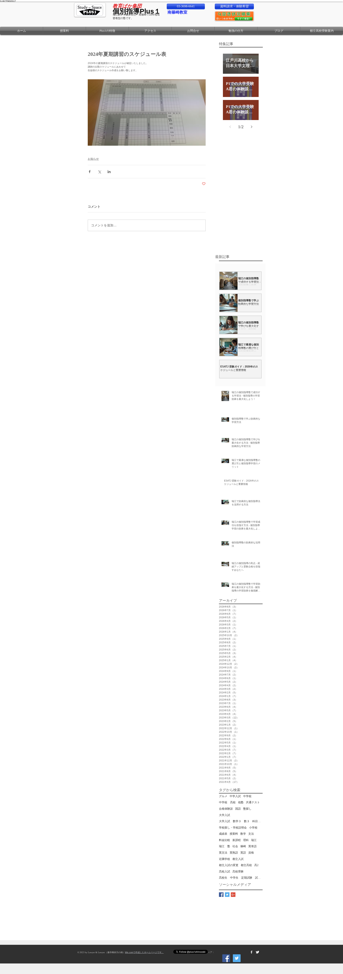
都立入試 (238, 859)
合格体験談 (226, 808)
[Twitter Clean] (257, 952)
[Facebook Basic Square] (221, 894)
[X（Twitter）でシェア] (99, 171)
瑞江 (254, 840)
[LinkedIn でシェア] (109, 171)
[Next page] (251, 126)
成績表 (223, 833)
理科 (246, 840)
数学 (243, 833)
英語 (243, 852)
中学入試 (235, 796)
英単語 (252, 846)
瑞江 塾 (224, 846)
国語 (238, 808)
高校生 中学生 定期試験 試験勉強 (241, 877)
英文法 (223, 852)
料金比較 (224, 840)
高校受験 (238, 871)
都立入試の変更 (228, 865)
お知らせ (93, 158)
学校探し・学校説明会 (233, 827)
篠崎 (243, 846)
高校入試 (224, 871)
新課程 (236, 840)
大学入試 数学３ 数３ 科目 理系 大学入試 (241, 821)
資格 (251, 852)
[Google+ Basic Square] (233, 894)
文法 (251, 833)
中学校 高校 (227, 802)
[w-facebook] (251, 952)
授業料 (234, 833)
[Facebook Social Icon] (226, 958)
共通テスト (253, 802)
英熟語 (234, 852)
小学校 (253, 827)
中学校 (247, 796)
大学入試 (224, 815)
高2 (256, 865)
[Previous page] (230, 126)
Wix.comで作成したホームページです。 (144, 952)
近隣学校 (224, 859)
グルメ (223, 796)
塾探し (247, 808)
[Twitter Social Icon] (237, 958)
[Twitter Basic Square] (227, 894)
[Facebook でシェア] (90, 171)
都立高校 (246, 865)
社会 (235, 846)
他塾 (241, 802)
